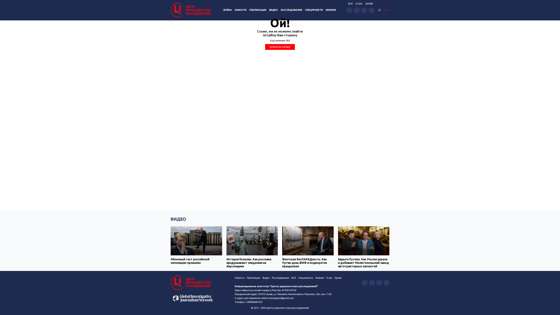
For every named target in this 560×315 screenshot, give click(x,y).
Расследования (291, 10)
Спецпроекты (305, 277)
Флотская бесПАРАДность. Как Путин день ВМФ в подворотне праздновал (304, 263)
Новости (240, 10)
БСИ (350, 3)
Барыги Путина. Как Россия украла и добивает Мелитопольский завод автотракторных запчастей (363, 263)
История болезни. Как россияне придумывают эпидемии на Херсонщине (249, 263)
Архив (369, 3)
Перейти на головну (280, 47)
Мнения (331, 10)
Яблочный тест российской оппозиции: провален (190, 261)
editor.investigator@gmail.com (277, 298)
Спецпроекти (314, 10)
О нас (359, 3)
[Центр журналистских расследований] (192, 10)
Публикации (257, 10)
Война (227, 10)
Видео (273, 10)
